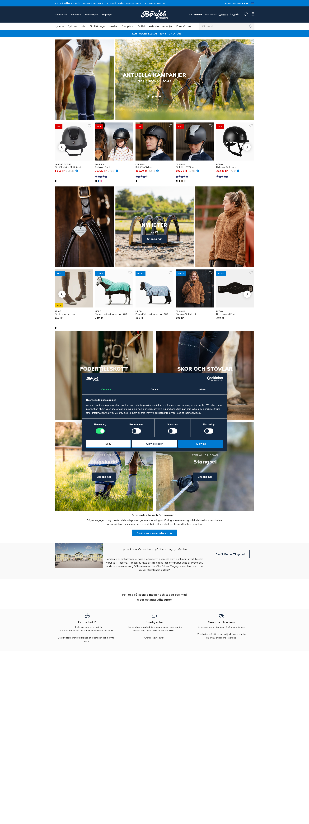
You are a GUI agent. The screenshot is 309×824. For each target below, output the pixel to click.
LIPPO (98, 311)
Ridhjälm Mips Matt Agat (68, 167)
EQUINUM (99, 164)
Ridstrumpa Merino (65, 314)
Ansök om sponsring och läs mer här (154, 533)
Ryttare (72, 26)
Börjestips (107, 14)
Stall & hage (97, 26)
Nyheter (59, 26)
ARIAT (58, 311)
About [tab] (202, 389)
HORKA (219, 164)
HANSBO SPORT (63, 164)
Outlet (141, 26)
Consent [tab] (106, 389)
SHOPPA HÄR (173, 33)
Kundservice (61, 14)
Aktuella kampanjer (160, 26)
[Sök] (250, 26)
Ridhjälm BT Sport (185, 167)
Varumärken (183, 26)
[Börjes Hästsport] (154, 14)
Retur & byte (91, 14)
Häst (83, 26)
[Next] (247, 147)
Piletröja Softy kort (186, 314)
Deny (108, 443)
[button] (209, 14)
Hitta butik (76, 14)
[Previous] (62, 147)
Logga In (234, 14)
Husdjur (113, 26)
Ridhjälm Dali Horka (226, 167)
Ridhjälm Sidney (144, 167)
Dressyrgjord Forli (225, 314)
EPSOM (219, 311)
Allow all (201, 443)
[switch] (136, 431)
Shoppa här (154, 96)
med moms (242, 3)
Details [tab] (155, 389)
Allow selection (154, 443)
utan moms (229, 3)
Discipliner (128, 26)
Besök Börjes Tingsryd (230, 554)
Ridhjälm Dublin (103, 167)
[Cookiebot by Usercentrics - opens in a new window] (209, 378)
